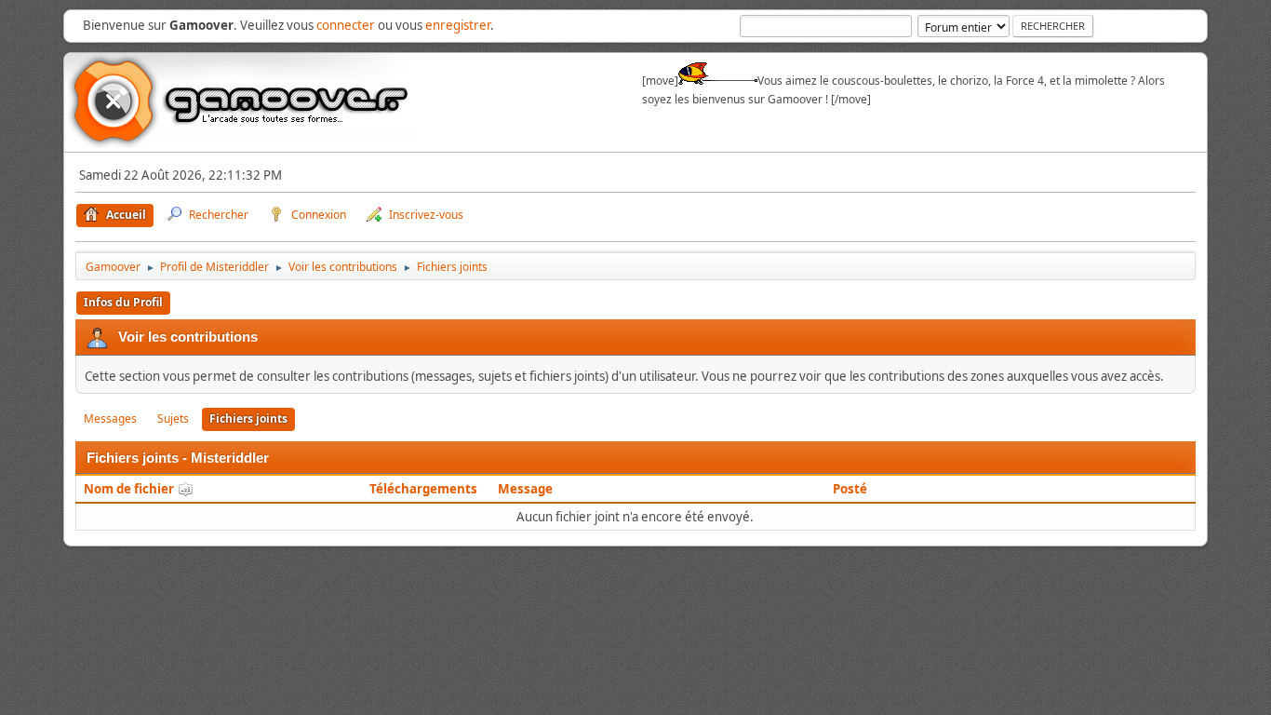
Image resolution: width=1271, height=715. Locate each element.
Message (525, 488)
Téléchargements (423, 488)
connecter (345, 25)
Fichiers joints (248, 418)
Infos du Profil (123, 302)
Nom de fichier (130, 488)
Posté (850, 488)
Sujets (173, 418)
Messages (110, 418)
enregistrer (457, 25)
